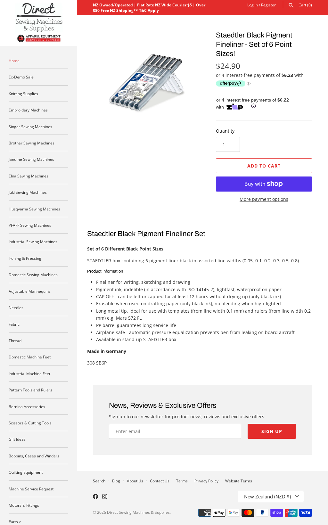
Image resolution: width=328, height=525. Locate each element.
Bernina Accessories (27, 406)
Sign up (271, 431)
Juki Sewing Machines (28, 192)
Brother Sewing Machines (31, 142)
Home (14, 60)
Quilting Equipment (26, 472)
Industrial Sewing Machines (33, 241)
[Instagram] (104, 497)
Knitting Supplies (23, 93)
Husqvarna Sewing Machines (34, 208)
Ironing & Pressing (25, 258)
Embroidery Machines (28, 109)
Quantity (225, 131)
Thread (15, 340)
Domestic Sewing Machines (33, 274)
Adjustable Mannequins (30, 291)
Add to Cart (264, 166)
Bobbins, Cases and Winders (34, 455)
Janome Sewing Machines (31, 159)
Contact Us (159, 480)
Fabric (14, 324)
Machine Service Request (31, 488)
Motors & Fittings (24, 505)
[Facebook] (95, 497)
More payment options (264, 199)
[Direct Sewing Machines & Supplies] (38, 23)
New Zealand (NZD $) (267, 496)
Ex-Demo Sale (21, 76)
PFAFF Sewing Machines (30, 225)
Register (268, 4)
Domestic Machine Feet (30, 356)
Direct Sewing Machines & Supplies (138, 512)
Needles (16, 307)
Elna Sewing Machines (28, 175)
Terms (182, 480)
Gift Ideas (17, 439)
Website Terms (238, 480)
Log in (252, 4)
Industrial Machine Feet (29, 373)
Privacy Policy (206, 480)
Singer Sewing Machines (30, 126)
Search (99, 480)
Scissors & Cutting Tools (30, 422)
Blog (116, 480)
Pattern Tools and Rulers (30, 389)
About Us (135, 480)
